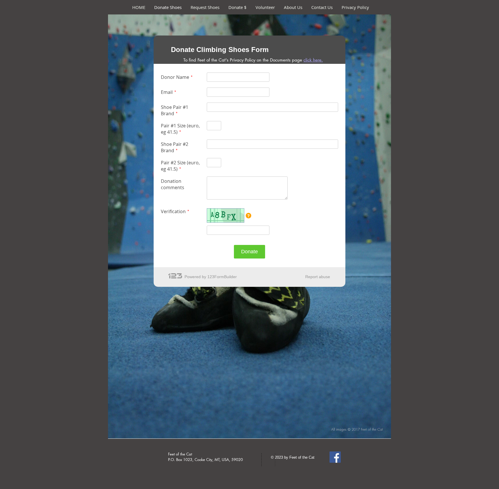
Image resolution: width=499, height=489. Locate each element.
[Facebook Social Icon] (335, 457)
